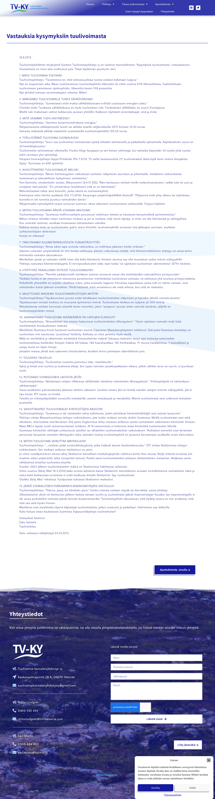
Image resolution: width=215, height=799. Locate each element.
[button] (208, 760)
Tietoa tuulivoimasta (133, 4)
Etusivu (90, 4)
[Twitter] (198, 8)
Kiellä (193, 787)
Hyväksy (155, 787)
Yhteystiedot (167, 11)
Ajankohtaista (163, 4)
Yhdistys (106, 4)
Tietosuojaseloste (172, 794)
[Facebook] (191, 8)
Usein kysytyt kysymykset (139, 11)
